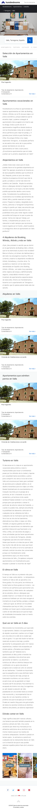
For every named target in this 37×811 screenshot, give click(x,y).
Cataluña (26, 6)
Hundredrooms (7, 6)
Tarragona (7, 10)
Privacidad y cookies (18, 807)
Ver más (31, 94)
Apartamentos (17, 6)
